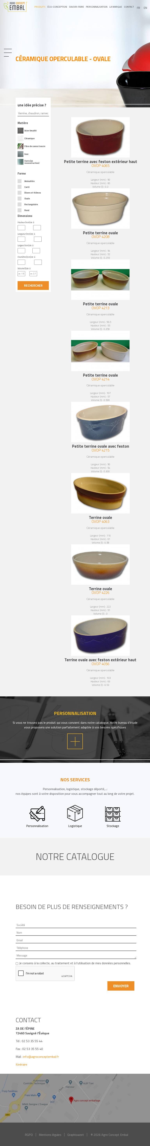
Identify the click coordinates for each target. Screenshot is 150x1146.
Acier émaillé (30, 130)
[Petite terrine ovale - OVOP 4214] (100, 351)
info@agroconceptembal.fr (41, 1056)
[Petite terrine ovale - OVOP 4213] (100, 279)
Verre (27, 160)
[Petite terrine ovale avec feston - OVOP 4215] (100, 422)
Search (33, 285)
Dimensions (25, 216)
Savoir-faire (76, 7)
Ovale (27, 198)
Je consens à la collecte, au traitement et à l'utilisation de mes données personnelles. (75, 963)
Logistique (75, 825)
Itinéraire (21, 1064)
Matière (23, 123)
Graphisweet (75, 1134)
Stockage (113, 825)
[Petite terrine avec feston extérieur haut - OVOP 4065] (100, 137)
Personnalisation (96, 7)
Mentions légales (50, 1134)
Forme (22, 173)
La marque (115, 7)
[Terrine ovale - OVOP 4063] (100, 493)
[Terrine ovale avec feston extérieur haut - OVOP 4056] (100, 635)
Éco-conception (57, 7)
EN (145, 8)
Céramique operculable (100, 172)
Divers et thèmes (32, 192)
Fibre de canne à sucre (34, 146)
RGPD (29, 1134)
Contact (129, 7)
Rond (26, 210)
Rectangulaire (31, 204)
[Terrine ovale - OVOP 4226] (100, 564)
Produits (40, 7)
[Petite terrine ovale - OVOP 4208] (100, 208)
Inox (26, 154)
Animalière (29, 181)
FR (138, 8)
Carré (26, 187)
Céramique (29, 138)
